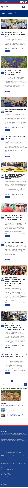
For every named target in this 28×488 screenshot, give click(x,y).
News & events (14, 48)
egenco (8, 48)
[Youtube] (26, 2)
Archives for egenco (9, 12)
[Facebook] (21, 2)
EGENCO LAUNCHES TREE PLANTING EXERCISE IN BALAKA (15, 33)
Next (20, 381)
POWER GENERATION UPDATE (15, 243)
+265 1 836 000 (6, 1)
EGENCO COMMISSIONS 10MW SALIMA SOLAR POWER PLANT (14, 409)
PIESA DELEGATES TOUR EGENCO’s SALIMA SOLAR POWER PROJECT (13, 73)
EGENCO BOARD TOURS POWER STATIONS (15, 111)
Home (3, 12)
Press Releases (15, 154)
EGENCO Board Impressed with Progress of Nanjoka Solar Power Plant (15, 415)
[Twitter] (23, 2)
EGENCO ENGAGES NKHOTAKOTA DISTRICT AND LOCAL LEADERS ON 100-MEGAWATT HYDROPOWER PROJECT (15, 282)
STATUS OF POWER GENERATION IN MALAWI (12, 405)
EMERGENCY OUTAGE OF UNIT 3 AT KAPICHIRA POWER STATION (16, 355)
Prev (8, 381)
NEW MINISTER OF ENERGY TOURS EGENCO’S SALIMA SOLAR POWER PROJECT (14, 217)
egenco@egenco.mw (9, 469)
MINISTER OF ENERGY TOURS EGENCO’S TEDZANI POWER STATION (15, 177)
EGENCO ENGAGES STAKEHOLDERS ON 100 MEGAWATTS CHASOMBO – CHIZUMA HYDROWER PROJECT (15, 327)
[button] (13, 419)
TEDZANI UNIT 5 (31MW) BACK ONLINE (15, 137)
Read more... (7, 50)
